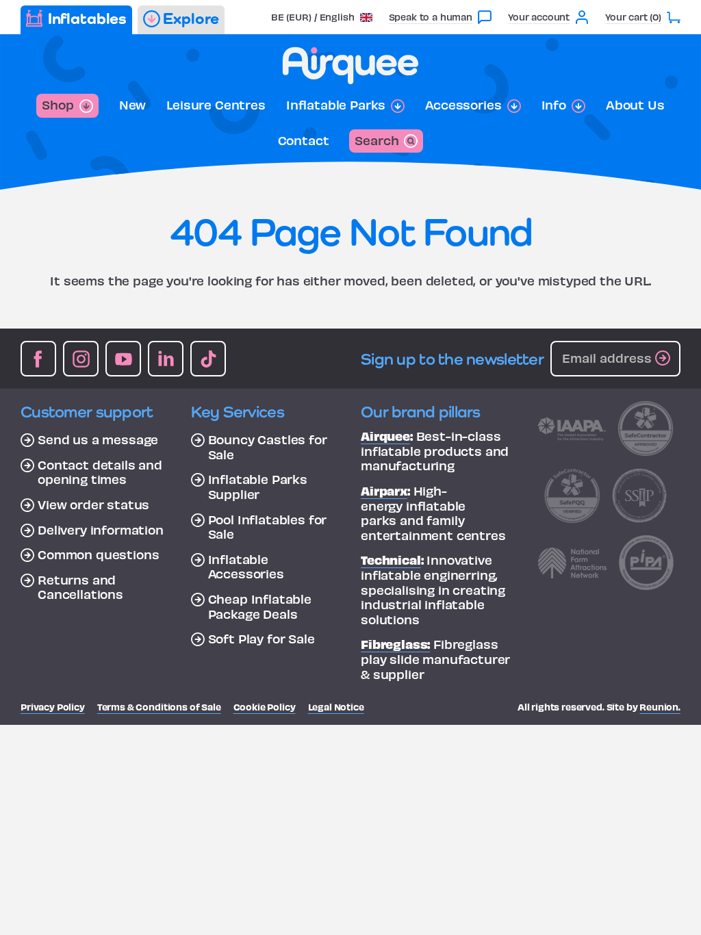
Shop (57, 104)
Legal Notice (336, 707)
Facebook (38, 358)
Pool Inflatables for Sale (267, 526)
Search (376, 140)
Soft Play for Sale (261, 638)
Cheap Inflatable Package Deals (259, 606)
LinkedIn (165, 358)
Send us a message (98, 439)
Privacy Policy (53, 707)
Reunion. (659, 707)
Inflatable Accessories (246, 566)
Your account (539, 17)
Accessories (463, 104)
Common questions (98, 554)
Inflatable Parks (335, 104)
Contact (303, 140)
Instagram (81, 358)
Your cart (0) (633, 17)
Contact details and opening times (100, 472)
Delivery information (101, 529)
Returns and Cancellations (80, 587)
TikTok (208, 358)
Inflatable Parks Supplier (257, 486)
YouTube (123, 358)
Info (553, 104)
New (132, 104)
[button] (321, 17)
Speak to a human (430, 17)
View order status (93, 504)
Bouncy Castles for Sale (267, 446)
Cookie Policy (264, 707)
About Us (635, 104)
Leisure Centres (216, 104)
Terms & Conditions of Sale (159, 707)
